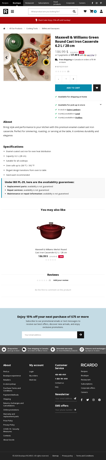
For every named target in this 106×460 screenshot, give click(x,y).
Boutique (17, 3)
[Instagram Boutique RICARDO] (93, 400)
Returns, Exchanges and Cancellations (13, 404)
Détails (10, 349)
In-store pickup (9, 384)
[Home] (4, 28)
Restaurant (29, 3)
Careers (82, 3)
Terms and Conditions (85, 456)
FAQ (56, 387)
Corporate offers (88, 388)
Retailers (7, 380)
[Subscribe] (80, 334)
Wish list (32, 380)
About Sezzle (8, 439)
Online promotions (11, 410)
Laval (77, 113)
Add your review (61, 280)
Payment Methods (11, 395)
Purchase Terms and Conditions (12, 389)
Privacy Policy (9, 425)
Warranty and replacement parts (11, 415)
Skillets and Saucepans (50, 28)
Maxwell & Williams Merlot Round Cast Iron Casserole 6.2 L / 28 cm (51, 251)
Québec (78, 117)
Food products (57, 3)
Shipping (7, 399)
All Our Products (15, 28)
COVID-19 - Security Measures (11, 430)
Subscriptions (43, 3)
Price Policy (8, 420)
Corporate (70, 3)
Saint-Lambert (73, 109)
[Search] (74, 11)
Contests (7, 435)
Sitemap (55, 456)
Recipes (5, 3)
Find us (6, 371)
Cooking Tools (32, 28)
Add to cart (73, 87)
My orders (33, 375)
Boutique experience (12, 375)
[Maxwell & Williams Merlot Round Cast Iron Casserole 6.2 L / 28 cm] (51, 230)
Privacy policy (67, 456)
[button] (79, 55)
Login (31, 371)
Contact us (59, 383)
